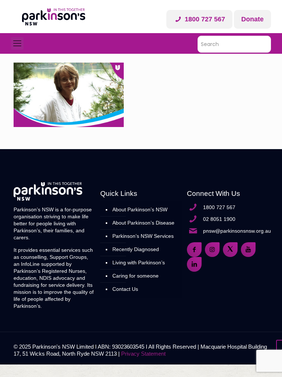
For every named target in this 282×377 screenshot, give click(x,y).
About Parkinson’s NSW (139, 209)
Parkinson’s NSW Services (143, 236)
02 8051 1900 (219, 219)
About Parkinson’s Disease (143, 223)
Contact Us (125, 289)
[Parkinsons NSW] (53, 16)
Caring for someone (135, 276)
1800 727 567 (204, 19)
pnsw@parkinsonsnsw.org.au (237, 231)
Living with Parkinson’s (138, 262)
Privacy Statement (143, 353)
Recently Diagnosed (135, 249)
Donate (252, 19)
